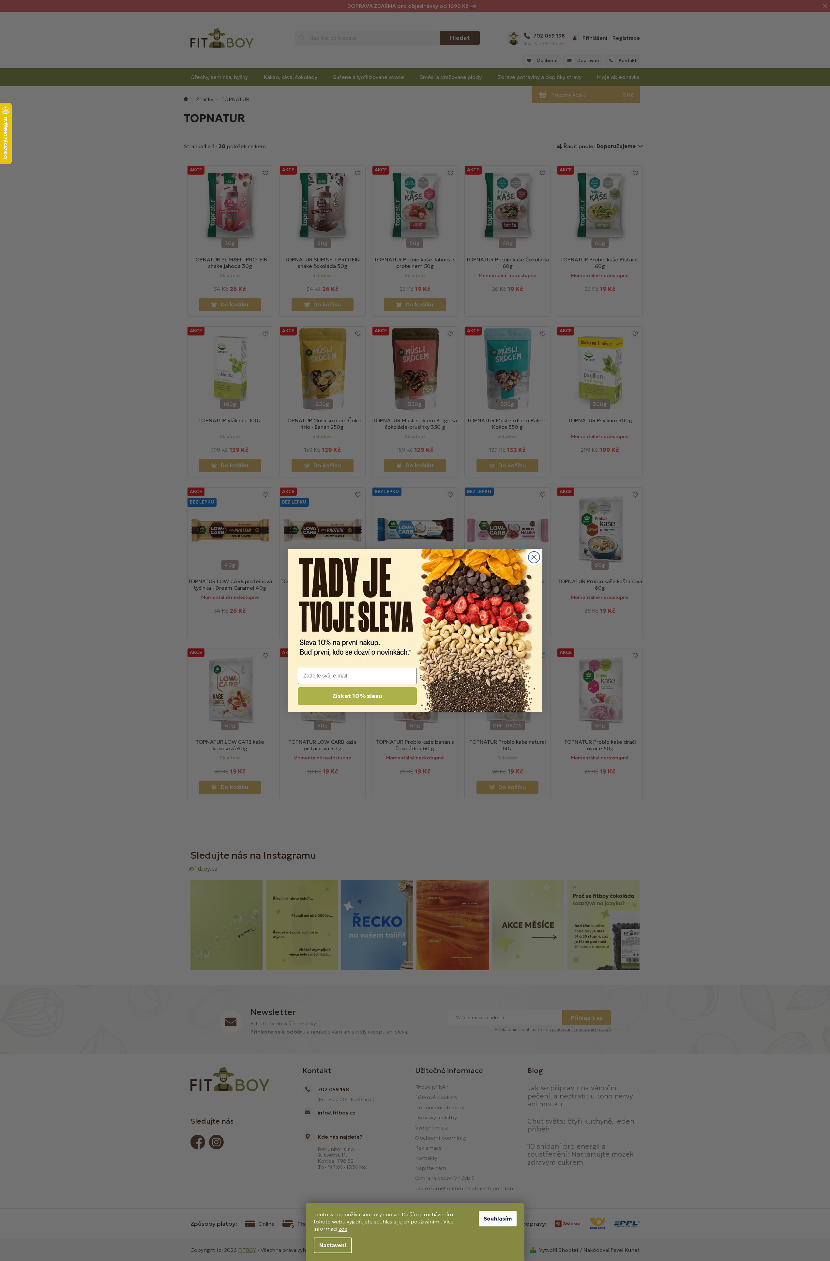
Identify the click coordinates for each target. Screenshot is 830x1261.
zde (343, 1228)
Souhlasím (498, 1218)
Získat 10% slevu (357, 696)
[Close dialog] (534, 557)
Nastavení (332, 1245)
